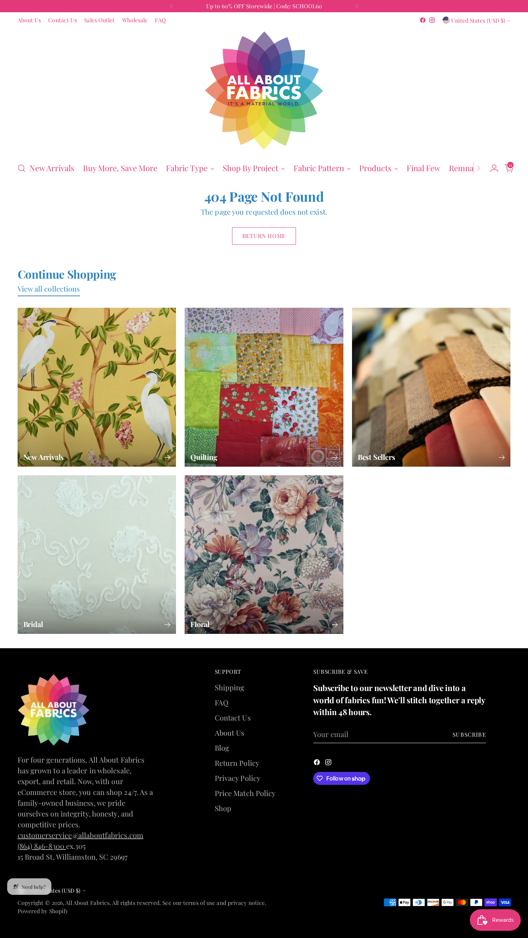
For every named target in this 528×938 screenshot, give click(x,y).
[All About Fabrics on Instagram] (269, 580)
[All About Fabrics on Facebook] (258, 580)
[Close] (354, 356)
